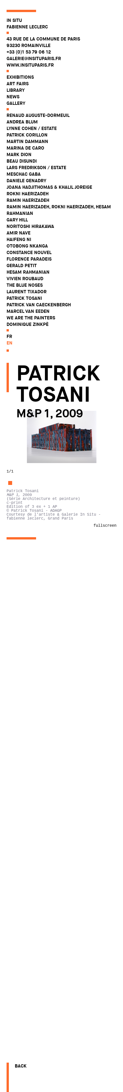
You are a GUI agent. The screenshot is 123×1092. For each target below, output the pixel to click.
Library (16, 90)
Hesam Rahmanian (28, 272)
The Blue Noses (25, 285)
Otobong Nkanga (27, 246)
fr (9, 336)
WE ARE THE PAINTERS (31, 318)
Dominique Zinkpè (28, 324)
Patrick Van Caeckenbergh (39, 305)
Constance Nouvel (29, 252)
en (9, 343)
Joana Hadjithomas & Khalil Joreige (49, 187)
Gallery (16, 103)
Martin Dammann (27, 141)
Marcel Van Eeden (28, 311)
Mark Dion (19, 154)
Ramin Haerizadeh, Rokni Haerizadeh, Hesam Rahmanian (59, 210)
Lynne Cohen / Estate (32, 128)
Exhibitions (20, 77)
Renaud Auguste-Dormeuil (38, 115)
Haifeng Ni (19, 239)
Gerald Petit (22, 265)
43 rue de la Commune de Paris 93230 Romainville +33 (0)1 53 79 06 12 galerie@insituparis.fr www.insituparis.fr (43, 52)
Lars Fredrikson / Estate (36, 167)
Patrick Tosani (24, 298)
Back (21, 1066)
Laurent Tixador (27, 292)
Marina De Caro (25, 148)
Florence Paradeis (29, 259)
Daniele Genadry (26, 181)
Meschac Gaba (24, 174)
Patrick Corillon (27, 135)
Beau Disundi (22, 161)
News (13, 97)
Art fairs (18, 84)
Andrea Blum (22, 122)
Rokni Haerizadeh (28, 194)
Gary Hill (17, 220)
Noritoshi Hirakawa (30, 226)
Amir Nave (19, 233)
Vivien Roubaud (25, 278)
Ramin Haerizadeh (28, 200)
